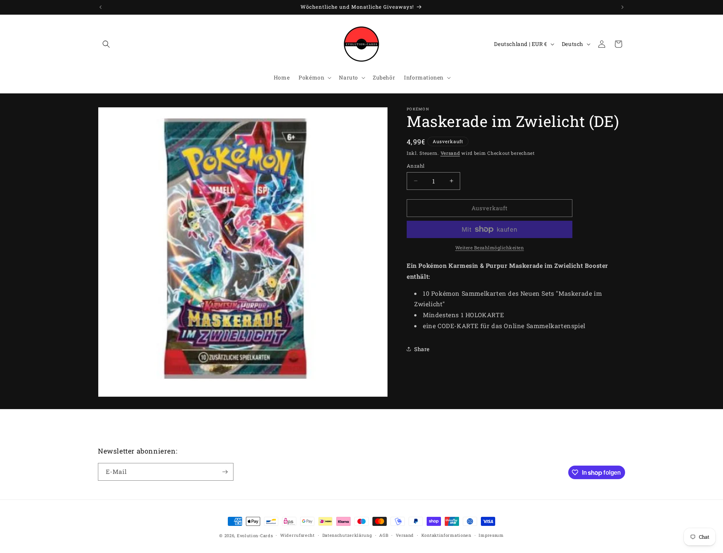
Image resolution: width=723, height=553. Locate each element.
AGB (383, 535)
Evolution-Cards (255, 535)
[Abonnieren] (225, 472)
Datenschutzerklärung (347, 535)
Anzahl (415, 165)
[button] (106, 44)
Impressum (491, 535)
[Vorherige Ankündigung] (100, 7)
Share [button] (422, 349)
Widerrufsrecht (297, 535)
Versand (450, 153)
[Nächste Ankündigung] (622, 7)
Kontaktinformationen (446, 535)
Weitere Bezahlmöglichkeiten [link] (489, 247)
